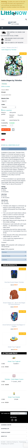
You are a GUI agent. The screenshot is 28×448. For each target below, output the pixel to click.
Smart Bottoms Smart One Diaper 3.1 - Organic (14, 325)
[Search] (26, 19)
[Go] (26, 413)
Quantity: (4, 125)
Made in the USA (12, 47)
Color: (3, 104)
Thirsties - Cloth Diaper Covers (14, 379)
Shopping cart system (7, 444)
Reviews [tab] (4, 252)
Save (3, 139)
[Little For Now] (14, 13)
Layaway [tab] (4, 259)
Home (3, 47)
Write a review (5, 86)
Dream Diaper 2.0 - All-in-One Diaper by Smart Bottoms (14, 303)
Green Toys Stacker (14, 397)
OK (2, 9)
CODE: (3, 120)
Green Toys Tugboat (14, 347)
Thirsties (4, 84)
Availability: (4, 123)
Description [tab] (5, 149)
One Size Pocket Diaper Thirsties (14, 282)
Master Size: (5, 98)
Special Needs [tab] (6, 256)
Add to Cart (6, 129)
